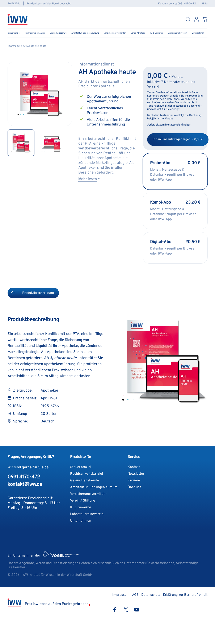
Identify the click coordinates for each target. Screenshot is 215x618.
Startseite (14, 46)
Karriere (134, 480)
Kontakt (134, 467)
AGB (66, 585)
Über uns (134, 487)
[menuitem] (12, 293)
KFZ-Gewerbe (80, 507)
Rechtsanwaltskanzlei (86, 474)
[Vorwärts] (62, 100)
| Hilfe (202, 3)
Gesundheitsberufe (84, 480)
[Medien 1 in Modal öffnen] (40, 94)
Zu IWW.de (14, 3)
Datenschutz (150, 595)
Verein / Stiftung (82, 501)
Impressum (79, 585)
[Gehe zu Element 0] (21, 142)
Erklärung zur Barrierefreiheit (185, 595)
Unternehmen (80, 521)
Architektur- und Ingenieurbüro (94, 487)
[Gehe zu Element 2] (51, 142)
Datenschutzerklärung (46, 585)
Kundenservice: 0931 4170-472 (177, 3)
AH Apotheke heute (34, 46)
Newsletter (136, 474)
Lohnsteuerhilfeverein (87, 514)
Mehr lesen (87, 179)
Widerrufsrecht (18, 585)
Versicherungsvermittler (88, 494)
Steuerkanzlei (80, 467)
